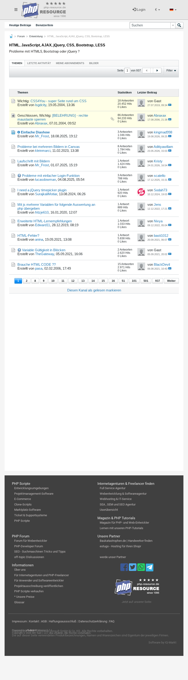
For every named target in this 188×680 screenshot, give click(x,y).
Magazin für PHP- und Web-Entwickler (124, 522)
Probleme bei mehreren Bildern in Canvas (48, 147)
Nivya (158, 221)
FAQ (111, 621)
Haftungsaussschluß (62, 621)
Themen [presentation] (17, 63)
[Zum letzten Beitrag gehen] (169, 105)
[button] (157, 10)
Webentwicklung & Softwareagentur (123, 493)
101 (134, 280)
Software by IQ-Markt (162, 642)
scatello (159, 176)
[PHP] (43, 9)
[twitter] (133, 569)
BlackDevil (162, 264)
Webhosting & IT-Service (116, 499)
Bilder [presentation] (94, 63)
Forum (21, 36)
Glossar (19, 602)
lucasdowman (45, 179)
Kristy (158, 161)
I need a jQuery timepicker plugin (41, 190)
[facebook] (124, 569)
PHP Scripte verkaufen (29, 591)
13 (83, 280)
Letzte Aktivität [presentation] (39, 63)
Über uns (20, 569)
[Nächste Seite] (157, 70)
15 (103, 280)
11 (62, 280)
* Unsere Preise (24, 596)
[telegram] (149, 569)
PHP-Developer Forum (28, 546)
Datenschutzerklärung (92, 621)
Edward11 (42, 225)
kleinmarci (42, 150)
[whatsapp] (141, 569)
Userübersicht (109, 509)
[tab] (17, 63)
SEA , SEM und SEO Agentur (117, 504)
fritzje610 (42, 212)
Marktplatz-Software (27, 509)
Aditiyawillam (163, 147)
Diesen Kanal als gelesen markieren (94, 290)
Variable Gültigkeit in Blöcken (43, 250)
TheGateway (44, 254)
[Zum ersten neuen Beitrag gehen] (18, 132)
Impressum (19, 621)
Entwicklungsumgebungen (31, 488)
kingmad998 (163, 132)
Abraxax (41, 123)
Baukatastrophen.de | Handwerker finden (126, 540)
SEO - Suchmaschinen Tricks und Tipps (40, 551)
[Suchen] (179, 25)
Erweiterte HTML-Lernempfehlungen (44, 221)
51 (123, 280)
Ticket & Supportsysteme (30, 515)
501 (146, 280)
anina (39, 239)
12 (73, 280)
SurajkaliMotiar (46, 194)
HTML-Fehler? (28, 235)
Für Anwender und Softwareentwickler (39, 580)
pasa (38, 268)
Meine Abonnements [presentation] (70, 63)
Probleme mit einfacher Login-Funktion (51, 176)
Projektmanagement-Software (33, 493)
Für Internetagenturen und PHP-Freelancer (41, 575)
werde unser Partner (113, 557)
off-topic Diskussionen (29, 557)
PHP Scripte (22, 520)
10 (53, 280)
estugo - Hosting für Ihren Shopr (120, 546)
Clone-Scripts (23, 504)
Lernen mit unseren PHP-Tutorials (121, 528)
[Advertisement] (94, 348)
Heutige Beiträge (20, 25)
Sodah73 (160, 190)
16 (113, 280)
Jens (157, 204)
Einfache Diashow (35, 132)
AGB (44, 621)
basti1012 (161, 235)
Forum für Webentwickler (30, 540)
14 (93, 280)
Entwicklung (36, 36)
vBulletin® (31, 630)
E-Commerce (22, 499)
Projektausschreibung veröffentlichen (38, 586)
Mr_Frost (42, 136)
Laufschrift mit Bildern (33, 161)
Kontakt (34, 621)
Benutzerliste (44, 25)
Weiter (171, 280)
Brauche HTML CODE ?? (36, 264)
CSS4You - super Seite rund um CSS (58, 101)
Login (140, 10)
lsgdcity (40, 105)
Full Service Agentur (112, 488)
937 (157, 280)
